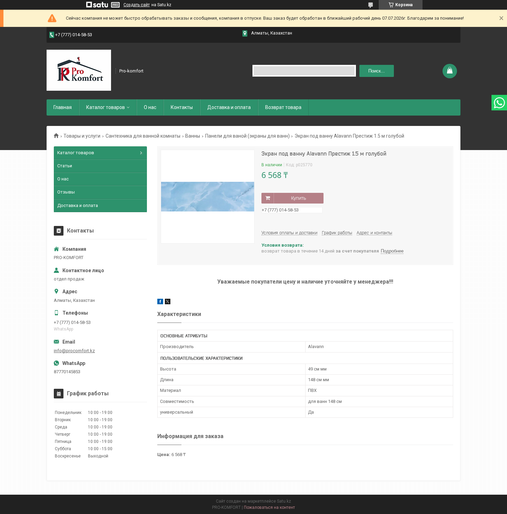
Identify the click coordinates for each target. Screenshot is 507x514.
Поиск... (376, 70)
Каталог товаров (105, 107)
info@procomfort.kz (74, 350)
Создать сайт (136, 4)
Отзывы (66, 192)
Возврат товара (283, 107)
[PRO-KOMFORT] (79, 70)
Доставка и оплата (229, 107)
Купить (298, 198)
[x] (167, 302)
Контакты (182, 107)
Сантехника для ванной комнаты (143, 136)
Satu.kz (284, 501)
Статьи (64, 165)
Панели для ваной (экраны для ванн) (247, 136)
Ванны (192, 136)
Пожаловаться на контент (269, 507)
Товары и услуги (81, 136)
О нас (150, 107)
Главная (62, 107)
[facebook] (160, 302)
